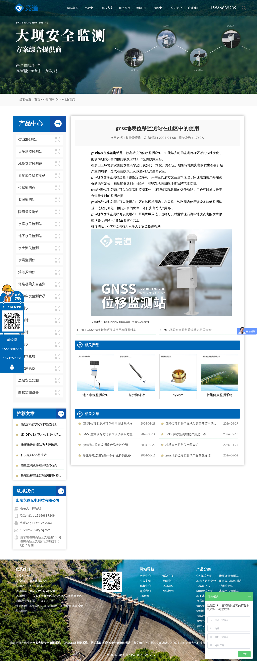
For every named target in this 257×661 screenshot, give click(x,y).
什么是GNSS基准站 (34, 455)
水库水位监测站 (229, 591)
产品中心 (90, 8)
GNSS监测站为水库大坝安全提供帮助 (134, 226)
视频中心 (159, 8)
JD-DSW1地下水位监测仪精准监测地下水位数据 (42, 434)
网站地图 (168, 591)
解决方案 (107, 8)
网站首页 (73, 8)
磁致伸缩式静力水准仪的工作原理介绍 (42, 424)
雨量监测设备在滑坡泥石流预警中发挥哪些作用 (42, 465)
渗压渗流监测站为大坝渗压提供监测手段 (42, 444)
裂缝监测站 (226, 586)
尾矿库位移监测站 (230, 581)
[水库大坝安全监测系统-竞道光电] (26, 8)
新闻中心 (142, 8)
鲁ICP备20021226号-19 (140, 655)
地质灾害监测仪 (206, 581)
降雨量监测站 (204, 591)
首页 (37, 99)
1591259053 (12, 358)
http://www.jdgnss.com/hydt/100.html (126, 322)
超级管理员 (133, 137)
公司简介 (176, 8)
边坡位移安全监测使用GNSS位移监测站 (42, 475)
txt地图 (144, 596)
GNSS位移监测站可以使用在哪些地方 (112, 330)
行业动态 (69, 99)
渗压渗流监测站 (229, 576)
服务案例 (124, 8)
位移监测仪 (203, 586)
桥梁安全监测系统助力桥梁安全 (190, 330)
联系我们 (193, 8)
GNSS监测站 (204, 576)
